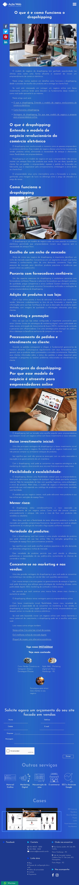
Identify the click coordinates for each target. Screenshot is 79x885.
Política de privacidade (35, 870)
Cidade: (10, 726)
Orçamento (31, 874)
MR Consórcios (72, 809)
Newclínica (74, 812)
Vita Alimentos (72, 826)
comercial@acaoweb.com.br (38, 851)
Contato (30, 872)
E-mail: (46, 726)
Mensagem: (9, 739)
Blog (29, 863)
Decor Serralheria (72, 815)
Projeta (75, 818)
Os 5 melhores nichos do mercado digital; (30, 635)
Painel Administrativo (71, 823)
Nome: (10, 720)
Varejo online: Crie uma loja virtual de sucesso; (32, 630)
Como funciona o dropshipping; (26, 110)
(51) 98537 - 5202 (34, 847)
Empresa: (10, 733)
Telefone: (47, 720)
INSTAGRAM (46, 647)
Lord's (75, 821)
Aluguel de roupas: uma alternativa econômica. (32, 639)
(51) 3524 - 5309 (34, 849)
